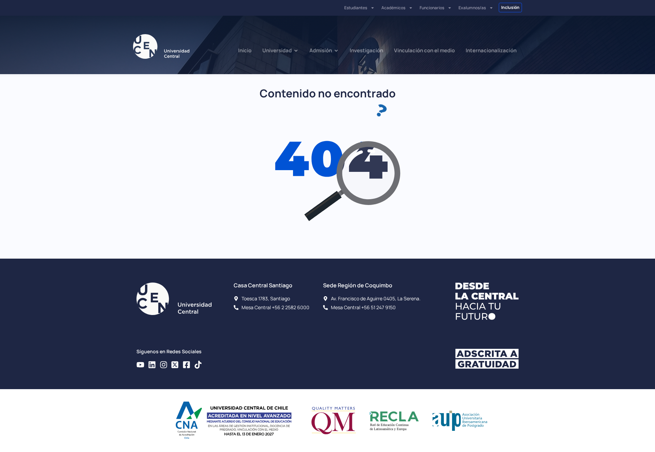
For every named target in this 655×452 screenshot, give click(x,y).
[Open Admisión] (336, 51)
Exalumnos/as (472, 8)
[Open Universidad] (296, 51)
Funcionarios (432, 8)
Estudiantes (355, 8)
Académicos (393, 8)
